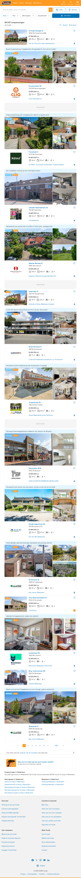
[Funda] (6, 3)
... (51, 746)
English (42, 866)
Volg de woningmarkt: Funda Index (14, 817)
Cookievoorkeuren (53, 874)
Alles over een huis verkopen (52, 813)
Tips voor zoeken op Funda (51, 821)
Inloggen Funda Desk (9, 850)
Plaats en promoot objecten (11, 838)
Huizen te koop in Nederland (14, 782)
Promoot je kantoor (8, 842)
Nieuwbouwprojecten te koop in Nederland (19, 790)
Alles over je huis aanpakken (51, 817)
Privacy (23, 874)
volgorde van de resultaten (28, 753)
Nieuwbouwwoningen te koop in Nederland (20, 787)
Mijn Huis (45, 805)
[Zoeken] (51, 10)
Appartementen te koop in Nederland (17, 784)
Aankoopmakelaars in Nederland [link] (53, 782)
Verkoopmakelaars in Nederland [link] (53, 784)
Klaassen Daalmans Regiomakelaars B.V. (42, 276)
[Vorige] (18, 745)
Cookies (42, 874)
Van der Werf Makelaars (37, 537)
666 (56, 746)
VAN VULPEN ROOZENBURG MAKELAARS (43, 481)
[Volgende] (63, 745)
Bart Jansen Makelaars (36, 593)
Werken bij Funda (48, 838)
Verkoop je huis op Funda (10, 805)
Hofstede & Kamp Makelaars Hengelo (41, 304)
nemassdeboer (34, 220)
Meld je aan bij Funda (9, 834)
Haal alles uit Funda (48, 825)
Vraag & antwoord (8, 821)
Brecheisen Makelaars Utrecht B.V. (40, 666)
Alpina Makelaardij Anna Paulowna (41, 415)
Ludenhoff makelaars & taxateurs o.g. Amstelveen (46, 360)
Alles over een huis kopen (51, 809)
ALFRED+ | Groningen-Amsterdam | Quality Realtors (46, 165)
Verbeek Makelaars (35, 684)
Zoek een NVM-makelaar (10, 813)
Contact (44, 850)
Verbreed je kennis (8, 846)
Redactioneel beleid (49, 846)
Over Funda (46, 834)
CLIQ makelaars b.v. (35, 99)
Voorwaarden (32, 874)
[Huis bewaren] (74, 31)
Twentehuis (33, 610)
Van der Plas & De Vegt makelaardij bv (42, 43)
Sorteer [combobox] (69, 25)
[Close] (73, 753)
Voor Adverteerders (48, 842)
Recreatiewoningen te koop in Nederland (19, 793)
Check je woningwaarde (10, 809)
